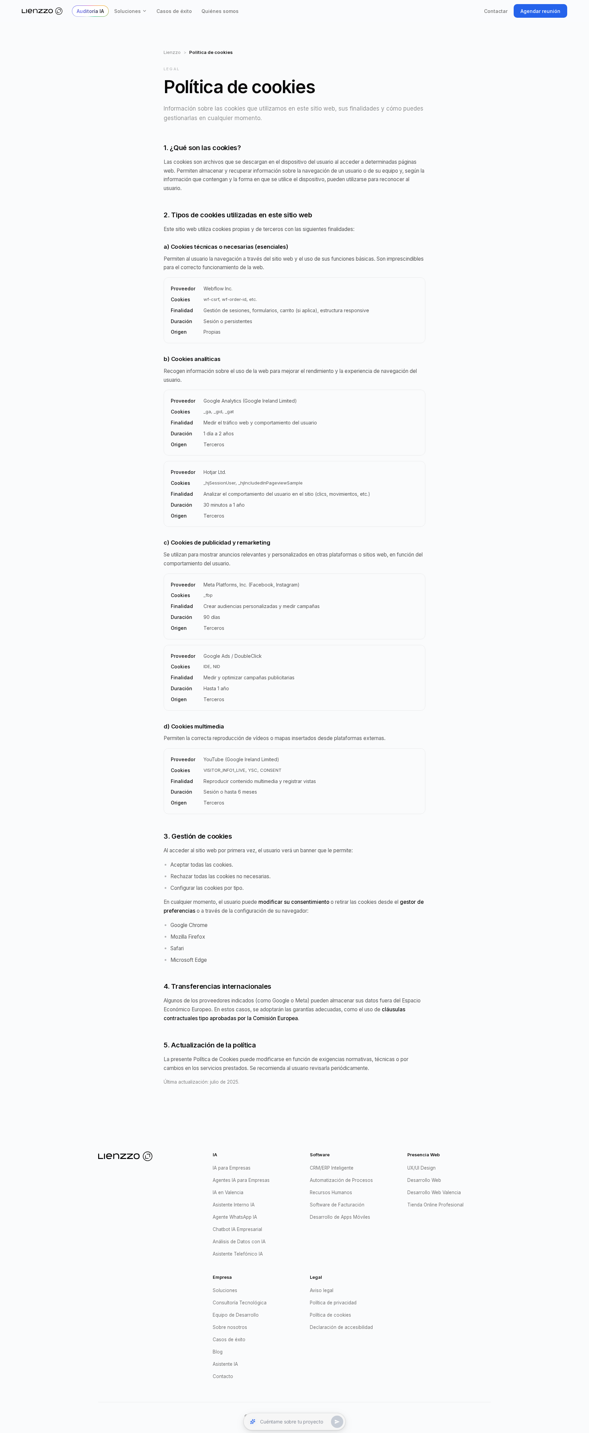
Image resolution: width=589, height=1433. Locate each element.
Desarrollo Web (424, 1180)
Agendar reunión (540, 11)
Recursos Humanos (331, 1192)
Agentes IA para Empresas (241, 1180)
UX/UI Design (421, 1168)
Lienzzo (172, 52)
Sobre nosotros (230, 1327)
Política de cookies (330, 1315)
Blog (218, 1352)
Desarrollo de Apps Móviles (340, 1217)
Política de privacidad (333, 1302)
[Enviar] (337, 1422)
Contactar (496, 11)
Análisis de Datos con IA (239, 1241)
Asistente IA (225, 1364)
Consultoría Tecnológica (240, 1302)
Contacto (223, 1376)
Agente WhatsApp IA (235, 1217)
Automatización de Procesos (341, 1180)
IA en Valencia (228, 1192)
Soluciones (127, 11)
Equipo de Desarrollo (236, 1315)
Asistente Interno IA (234, 1204)
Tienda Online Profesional (435, 1204)
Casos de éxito (174, 11)
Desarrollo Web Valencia (434, 1192)
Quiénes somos (220, 11)
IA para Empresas (232, 1168)
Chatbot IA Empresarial (237, 1229)
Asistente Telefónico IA (238, 1254)
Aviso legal (321, 1290)
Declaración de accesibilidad (341, 1327)
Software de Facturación (337, 1204)
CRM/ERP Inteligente (331, 1168)
